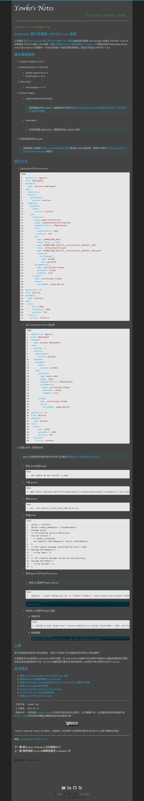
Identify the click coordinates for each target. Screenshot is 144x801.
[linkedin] (69, 788)
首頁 (89, 15)
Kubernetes (27, 739)
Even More (85, 794)
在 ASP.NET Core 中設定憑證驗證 (37, 692)
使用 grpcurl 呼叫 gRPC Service (83, 456)
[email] (63, 787)
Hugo (59, 794)
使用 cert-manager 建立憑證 (56, 148)
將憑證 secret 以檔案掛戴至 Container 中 (76, 44)
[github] (75, 788)
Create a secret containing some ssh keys (40, 689)
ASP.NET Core (40, 739)
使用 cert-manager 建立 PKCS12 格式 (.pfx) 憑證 (48, 40)
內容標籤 (109, 15)
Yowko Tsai (21, 715)
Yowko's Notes (34, 8)
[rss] (80, 788)
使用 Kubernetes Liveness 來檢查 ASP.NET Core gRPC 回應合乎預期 (55, 682)
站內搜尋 (121, 15)
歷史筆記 (98, 15)
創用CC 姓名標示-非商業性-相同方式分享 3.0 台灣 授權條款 (84, 730)
